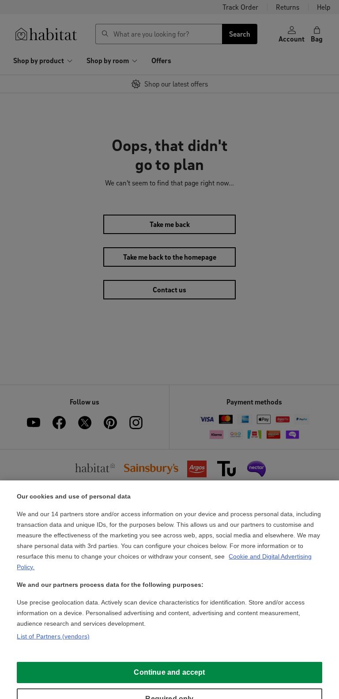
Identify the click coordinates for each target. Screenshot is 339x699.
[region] (169, 589)
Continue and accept (169, 672)
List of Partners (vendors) (53, 636)
